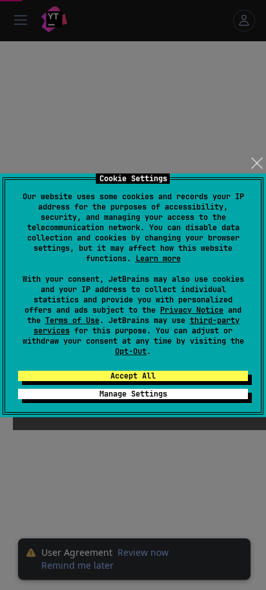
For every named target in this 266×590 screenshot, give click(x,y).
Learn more (158, 258)
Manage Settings (133, 394)
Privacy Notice (191, 310)
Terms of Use (72, 320)
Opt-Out (131, 351)
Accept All (133, 376)
